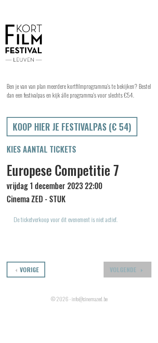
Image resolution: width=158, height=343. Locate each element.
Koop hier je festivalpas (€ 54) (72, 126)
